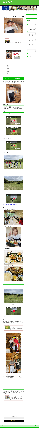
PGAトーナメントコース (32, 27)
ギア (31, 48)
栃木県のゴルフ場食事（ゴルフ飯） (32, 34)
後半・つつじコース (9, 69)
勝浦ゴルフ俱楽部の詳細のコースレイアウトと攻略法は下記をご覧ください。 (12, 204)
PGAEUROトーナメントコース (32, 29)
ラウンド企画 (32, 50)
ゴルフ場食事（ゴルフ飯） (32, 33)
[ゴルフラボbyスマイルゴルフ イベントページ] (9, 3)
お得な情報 (31, 20)
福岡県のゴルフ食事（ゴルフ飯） (32, 44)
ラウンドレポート (32, 24)
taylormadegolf (32, 21)
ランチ (8, 68)
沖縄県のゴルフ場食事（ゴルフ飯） (32, 42)
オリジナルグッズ (31, 56)
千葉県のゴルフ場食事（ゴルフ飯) (32, 43)
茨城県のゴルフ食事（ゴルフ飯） (32, 38)
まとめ (8, 73)
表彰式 (8, 71)
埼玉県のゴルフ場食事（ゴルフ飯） (32, 45)
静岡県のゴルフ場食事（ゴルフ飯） (32, 40)
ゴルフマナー (31, 31)
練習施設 (8, 65)
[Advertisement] (13, 409)
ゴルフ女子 (31, 53)
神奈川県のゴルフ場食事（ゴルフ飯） (32, 37)
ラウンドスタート (9, 66)
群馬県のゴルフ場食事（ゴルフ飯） (32, 35)
